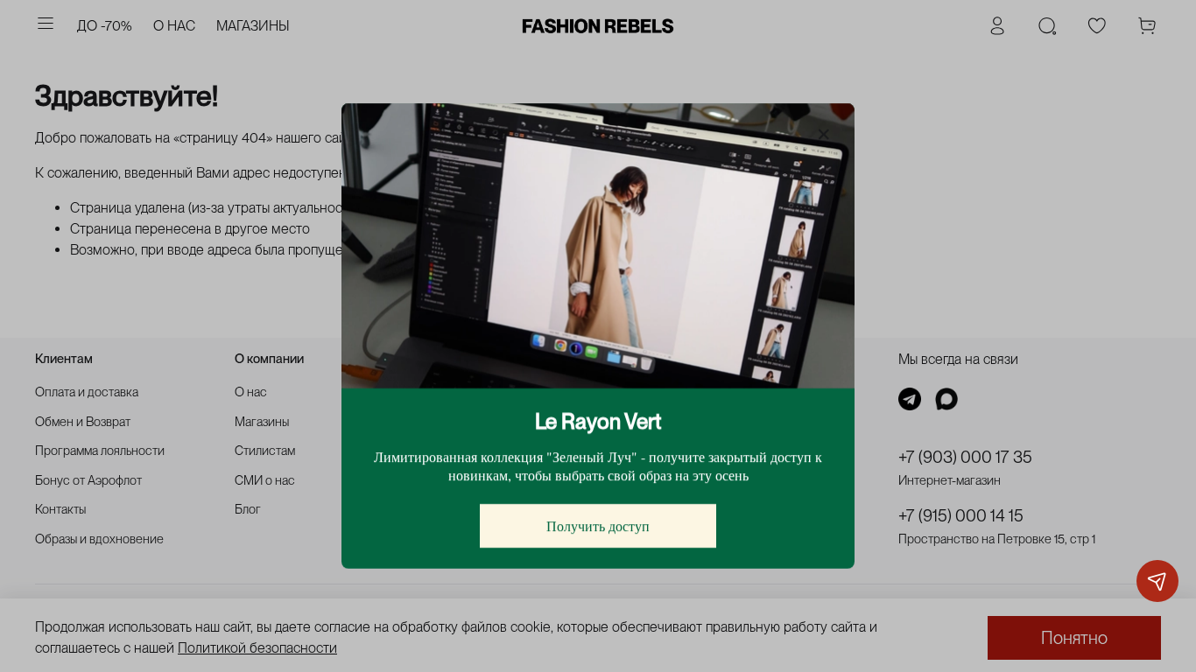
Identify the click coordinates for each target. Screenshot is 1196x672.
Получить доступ (598, 525)
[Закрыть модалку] (824, 134)
